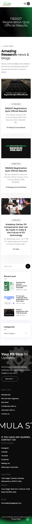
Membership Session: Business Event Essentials (21, 285)
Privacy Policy (16, 519)
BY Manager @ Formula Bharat (16, 187)
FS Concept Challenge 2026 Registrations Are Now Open (22, 298)
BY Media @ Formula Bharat (16, 127)
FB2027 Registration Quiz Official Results (22, 311)
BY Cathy (16, 249)
